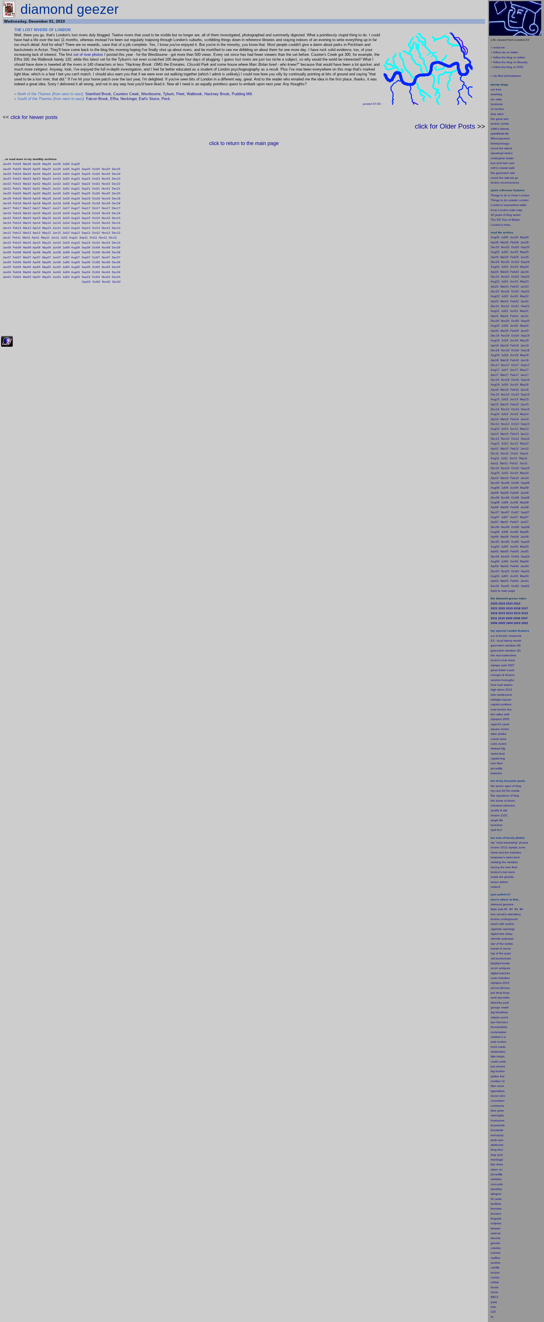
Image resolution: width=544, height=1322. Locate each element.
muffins (495, 1257)
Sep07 (86, 257)
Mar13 (27, 227)
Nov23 (106, 178)
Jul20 (66, 193)
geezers (508, 904)
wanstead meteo (502, 153)
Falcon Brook (97, 99)
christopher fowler (502, 158)
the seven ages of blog (506, 785)
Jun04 (57, 272)
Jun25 (57, 169)
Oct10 (96, 242)
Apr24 (37, 173)
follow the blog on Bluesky (510, 62)
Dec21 (116, 188)
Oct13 (96, 227)
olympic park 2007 (503, 665)
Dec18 (116, 203)
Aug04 (75, 272)
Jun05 (57, 267)
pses (498, 1223)
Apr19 (37, 198)
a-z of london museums (506, 635)
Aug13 (75, 227)
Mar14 (27, 222)
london (495, 919)
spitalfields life (500, 133)
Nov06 (106, 262)
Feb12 (17, 232)
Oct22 (96, 183)
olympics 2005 (500, 719)
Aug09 (75, 247)
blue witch (497, 114)
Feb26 (17, 163)
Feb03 (17, 276)
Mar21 (27, 188)
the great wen (500, 118)
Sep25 (86, 169)
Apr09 (37, 247)
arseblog (496, 94)
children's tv (498, 1036)
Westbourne (151, 94)
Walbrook (194, 94)
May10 (46, 242)
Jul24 (66, 173)
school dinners (500, 987)
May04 (46, 272)
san (493, 1022)
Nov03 (106, 276)
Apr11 (35, 237)
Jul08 (66, 252)
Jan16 (7, 213)
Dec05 (116, 267)
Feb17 (17, 208)
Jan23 (7, 178)
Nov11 (103, 237)
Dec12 (116, 232)
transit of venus (501, 948)
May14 (46, 222)
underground (509, 919)
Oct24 (96, 173)
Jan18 (7, 203)
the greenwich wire (503, 172)
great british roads (502, 670)
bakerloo (496, 773)
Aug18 (75, 203)
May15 (46, 218)
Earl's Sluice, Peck (154, 99)
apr (493, 829)
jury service (498, 1066)
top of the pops (501, 953)
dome (494, 1292)
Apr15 (37, 218)
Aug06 (75, 262)
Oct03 (96, 276)
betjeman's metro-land (505, 857)
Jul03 (66, 276)
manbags (497, 1159)
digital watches (500, 973)
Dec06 (116, 262)
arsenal (495, 1233)
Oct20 (96, 193)
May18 (46, 203)
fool (499, 829)
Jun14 (57, 222)
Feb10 (17, 242)
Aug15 (75, 218)
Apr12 (37, 232)
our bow (496, 89)
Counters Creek (126, 94)
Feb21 (17, 188)
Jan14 (7, 222)
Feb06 (17, 262)
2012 (506, 982)
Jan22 (7, 183)
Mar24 (27, 173)
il (495, 829)
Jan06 (7, 262)
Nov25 (106, 169)
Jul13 (66, 227)
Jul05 (66, 267)
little (493, 1056)
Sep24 (86, 173)
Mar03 (27, 276)
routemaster (498, 1032)
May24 (46, 173)
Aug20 (75, 193)
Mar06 (27, 262)
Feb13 (17, 227)
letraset (495, 1228)
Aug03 (75, 276)
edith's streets (500, 128)
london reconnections (505, 182)
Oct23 (96, 178)
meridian (512, 862)
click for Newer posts (34, 117)
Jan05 (7, 267)
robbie (495, 1282)
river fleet (497, 763)
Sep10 (86, 242)
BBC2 (494, 1296)
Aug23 (75, 178)
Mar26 (27, 163)
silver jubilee (499, 733)
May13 (46, 227)
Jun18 (57, 203)
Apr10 (37, 242)
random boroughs (502, 680)
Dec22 (116, 183)
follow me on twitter (505, 52)
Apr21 (37, 188)
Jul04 (66, 272)
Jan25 (7, 169)
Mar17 (27, 208)
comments (497, 1105)
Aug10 (75, 242)
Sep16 (86, 213)
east (493, 1041)
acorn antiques (500, 968)
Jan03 (7, 276)
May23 (46, 178)
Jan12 (7, 232)
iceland (495, 886)
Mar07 (27, 257)
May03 (46, 276)
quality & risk (499, 810)
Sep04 (86, 272)
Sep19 (86, 198)
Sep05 (86, 267)
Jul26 (66, 163)
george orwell (499, 1007)
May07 (46, 257)
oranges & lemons (503, 674)
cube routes (498, 743)
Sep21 (86, 188)
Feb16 (17, 213)
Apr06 (37, 262)
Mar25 (27, 169)
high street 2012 (501, 689)
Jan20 (7, 193)
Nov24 (106, 173)
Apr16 (37, 213)
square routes (500, 729)
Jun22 (57, 183)
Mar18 (27, 203)
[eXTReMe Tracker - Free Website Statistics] (7, 345)
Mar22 (27, 183)
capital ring (498, 758)
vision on (496, 1169)
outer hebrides (500, 978)
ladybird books (500, 963)
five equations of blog (505, 795)
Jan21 (7, 188)
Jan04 (7, 272)
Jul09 (66, 247)
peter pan (497, 1140)
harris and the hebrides (506, 852)
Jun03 (57, 276)
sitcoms (495, 1238)
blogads (496, 1218)
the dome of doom (503, 800)
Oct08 (96, 252)
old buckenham (501, 958)
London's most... (502, 224)
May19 (46, 198)
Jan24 (7, 173)
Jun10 (57, 242)
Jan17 (7, 208)
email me (499, 47)
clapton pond (499, 1017)
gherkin (495, 1243)
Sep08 (86, 252)
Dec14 (116, 222)
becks (494, 1287)
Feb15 (17, 218)
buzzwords (498, 1125)
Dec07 (116, 257)
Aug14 (75, 222)
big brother (498, 1071)
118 (493, 1311)
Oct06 (96, 262)
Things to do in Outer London (510, 195)
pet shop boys (500, 992)
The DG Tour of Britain (505, 219)
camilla (495, 1267)
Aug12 (75, 232)
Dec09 (116, 247)
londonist (497, 104)
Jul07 (66, 257)
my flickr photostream (507, 75)
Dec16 (116, 213)
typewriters (498, 1091)
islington (496, 1193)
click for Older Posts (445, 126)
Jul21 (66, 188)
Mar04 (27, 272)
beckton (496, 1213)
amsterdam (498, 1051)
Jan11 (7, 237)
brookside (497, 1130)
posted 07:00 (372, 103)
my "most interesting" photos (509, 842)
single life (497, 820)
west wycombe (500, 997)
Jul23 (66, 178)
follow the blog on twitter (509, 57)
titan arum (497, 1085)
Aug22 (75, 183)
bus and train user (503, 163)
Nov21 (106, 188)
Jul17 (66, 208)
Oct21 (96, 188)
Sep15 (86, 218)
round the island (501, 148)
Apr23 (37, 178)
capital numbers (501, 704)
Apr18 (37, 203)
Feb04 (17, 272)
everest (495, 1252)
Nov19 (106, 198)
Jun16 (57, 213)
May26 (46, 163)
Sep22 (86, 183)
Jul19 (66, 198)
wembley (496, 1189)
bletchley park (500, 1002)
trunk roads (498, 1046)
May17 (46, 208)
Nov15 (106, 218)
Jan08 (7, 252)
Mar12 (27, 232)
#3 (516, 909)
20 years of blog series (505, 214)
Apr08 (37, 252)
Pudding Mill (242, 94)
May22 (46, 183)
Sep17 (86, 208)
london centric (500, 123)
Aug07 (75, 257)
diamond (496, 904)
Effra (114, 99)
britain (501, 1056)
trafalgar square (501, 699)
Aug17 (75, 208)
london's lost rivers (503, 660)
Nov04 (106, 272)
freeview (496, 1208)
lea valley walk (500, 714)
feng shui (497, 1149)
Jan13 (7, 227)
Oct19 (96, 198)
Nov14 (106, 222)
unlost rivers (498, 738)
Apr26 (37, 163)
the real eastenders (503, 655)
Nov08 (106, 252)
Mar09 (27, 247)
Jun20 (57, 193)
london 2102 (499, 815)
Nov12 (106, 232)
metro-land (498, 753)
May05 (46, 267)
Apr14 (37, 222)
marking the (498, 862)
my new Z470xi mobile (505, 790)
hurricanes (497, 1120)
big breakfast (499, 1012)
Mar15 (27, 218)
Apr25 (37, 169)
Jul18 (66, 203)
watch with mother (502, 923)
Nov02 (106, 281)
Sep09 (86, 247)
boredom (496, 825)
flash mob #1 (499, 909)
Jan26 (7, 163)
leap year (497, 1154)
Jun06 (57, 262)
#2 (511, 909)
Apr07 (37, 257)
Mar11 (26, 237)
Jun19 (57, 198)
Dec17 (116, 208)
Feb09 (17, 247)
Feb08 (17, 252)
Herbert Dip (498, 748)
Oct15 (96, 218)
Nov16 (106, 213)
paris (494, 1302)
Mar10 (27, 242)
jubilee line (498, 1076)
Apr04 (37, 272)
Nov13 (106, 227)
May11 (45, 237)
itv (492, 1316)
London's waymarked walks (508, 205)
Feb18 (17, 203)
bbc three (497, 1164)
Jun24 (57, 173)
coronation (498, 1100)
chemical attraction (503, 805)
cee (493, 1277)
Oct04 (96, 272)
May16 (46, 213)
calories (496, 1247)
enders (501, 1041)
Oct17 (96, 208)
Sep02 (86, 281)
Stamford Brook (98, 94)
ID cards (496, 1198)
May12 (46, 232)
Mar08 (27, 252)
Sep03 (86, 276)
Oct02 (96, 281)
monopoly (497, 1135)
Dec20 (116, 193)
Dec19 (116, 198)
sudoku (495, 1262)
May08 (46, 252)
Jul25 (66, 169)
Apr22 (37, 183)
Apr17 (37, 208)
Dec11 (113, 237)
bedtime (496, 1203)
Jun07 (57, 257)
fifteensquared (500, 138)
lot (492, 1306)
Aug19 (75, 198)
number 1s (498, 1081)
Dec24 (116, 173)
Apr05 (37, 267)
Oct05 (96, 267)
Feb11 (16, 237)
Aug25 (75, 169)
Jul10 (66, 242)
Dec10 (116, 242)
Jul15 (66, 218)
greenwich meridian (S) (505, 650)
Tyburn (168, 94)
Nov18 (106, 203)
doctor (495, 1095)
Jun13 (57, 227)
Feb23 (17, 178)
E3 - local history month (506, 640)
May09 (46, 247)
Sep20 (86, 193)
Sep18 (86, 203)
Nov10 (106, 242)
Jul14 (66, 222)
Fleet (180, 94)
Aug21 (75, 188)
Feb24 (17, 173)
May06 (46, 262)
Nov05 (106, 267)
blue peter (497, 1110)
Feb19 (17, 198)
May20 (46, 193)
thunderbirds (499, 1027)
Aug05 (75, 267)
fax (498, 1277)
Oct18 (96, 203)
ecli (493, 1223)
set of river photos (88, 54)
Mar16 (27, 213)
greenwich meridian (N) (505, 645)
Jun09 (57, 247)
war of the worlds (502, 943)
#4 (521, 909)
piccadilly (496, 768)
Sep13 (86, 227)
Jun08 (57, 252)
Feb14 (17, 222)
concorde (497, 1184)
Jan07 (7, 257)
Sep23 (86, 178)
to (495, 1306)
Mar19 (27, 198)
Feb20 (17, 193)
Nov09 (106, 247)
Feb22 (17, 183)
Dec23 (116, 178)
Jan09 (7, 247)
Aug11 (73, 237)
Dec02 (116, 281)
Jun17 (57, 208)
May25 (46, 169)
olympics (496, 982)
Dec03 (116, 276)
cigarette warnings (503, 929)
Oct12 (96, 232)
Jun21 (57, 188)
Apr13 (37, 227)
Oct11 (93, 237)
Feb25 (17, 169)
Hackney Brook (217, 94)
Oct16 (96, 213)
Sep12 (86, 232)
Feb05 (17, 267)
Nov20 (106, 193)
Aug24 (75, 173)
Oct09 (96, 247)
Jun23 (57, 178)
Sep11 (83, 237)
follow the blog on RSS (508, 67)
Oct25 (96, 169)
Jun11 (55, 237)
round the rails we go (504, 177)
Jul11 (64, 237)
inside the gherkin (502, 876)
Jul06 (66, 262)
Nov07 (106, 257)
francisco (502, 1022)
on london (497, 108)
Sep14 (86, 222)
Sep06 (86, 262)
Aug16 (75, 213)
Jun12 (57, 232)
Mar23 (27, 178)
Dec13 (116, 227)
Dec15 (116, 218)
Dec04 (116, 272)
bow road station (502, 684)
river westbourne (501, 694)
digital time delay (502, 933)
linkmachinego (500, 143)
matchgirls (497, 1115)
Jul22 (66, 183)
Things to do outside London (510, 200)
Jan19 (7, 198)
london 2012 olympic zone (508, 847)
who (502, 1095)
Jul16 (66, 213)
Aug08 (75, 252)
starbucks (497, 1144)
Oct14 (96, 222)
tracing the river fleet (504, 867)
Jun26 (57, 163)
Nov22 (106, 183)
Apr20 (37, 193)
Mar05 (27, 267)
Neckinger (128, 99)
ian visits (496, 99)
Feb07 (17, 257)
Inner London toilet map (506, 210)
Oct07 (96, 257)
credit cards (498, 1061)
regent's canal (500, 724)
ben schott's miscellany (506, 914)
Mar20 (27, 193)
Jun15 (57, 218)
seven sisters (499, 882)
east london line (501, 709)
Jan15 (7, 218)
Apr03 (37, 276)
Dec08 (116, 252)
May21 (46, 188)
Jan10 (7, 242)
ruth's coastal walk (503, 167)
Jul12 (66, 232)
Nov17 (106, 208)
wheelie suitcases (502, 938)
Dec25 (116, 169)
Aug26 (75, 163)
